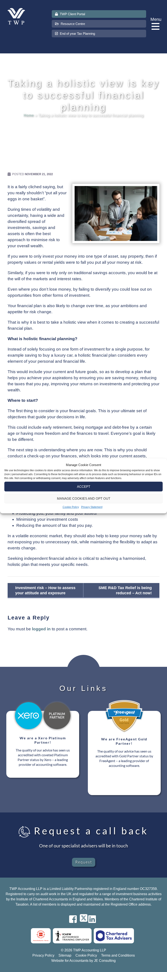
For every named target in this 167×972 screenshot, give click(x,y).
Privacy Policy (43, 955)
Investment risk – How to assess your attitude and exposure (45, 590)
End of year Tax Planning (77, 33)
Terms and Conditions (118, 955)
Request (83, 862)
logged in (41, 629)
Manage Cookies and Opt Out (83, 498)
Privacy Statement (91, 507)
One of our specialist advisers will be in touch (83, 845)
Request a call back (89, 831)
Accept (83, 486)
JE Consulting (105, 960)
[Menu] (156, 27)
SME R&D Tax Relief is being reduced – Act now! (125, 590)
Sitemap (64, 955)
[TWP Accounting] (16, 16)
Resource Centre (72, 24)
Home (29, 115)
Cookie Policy (71, 507)
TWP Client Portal (72, 14)
